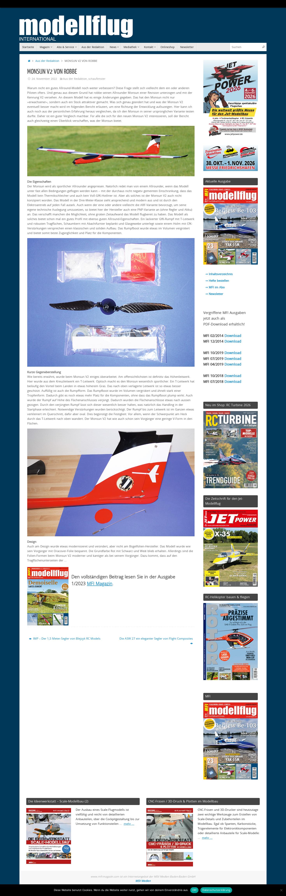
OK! (194, 890)
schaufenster (96, 79)
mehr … (129, 824)
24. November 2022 (44, 79)
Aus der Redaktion (47, 61)
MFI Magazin (99, 583)
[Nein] (281, 890)
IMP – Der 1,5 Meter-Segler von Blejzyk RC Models (66, 638)
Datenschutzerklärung (216, 890)
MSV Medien (143, 881)
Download (233, 335)
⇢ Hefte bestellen (217, 280)
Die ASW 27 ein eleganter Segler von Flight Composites (156, 638)
